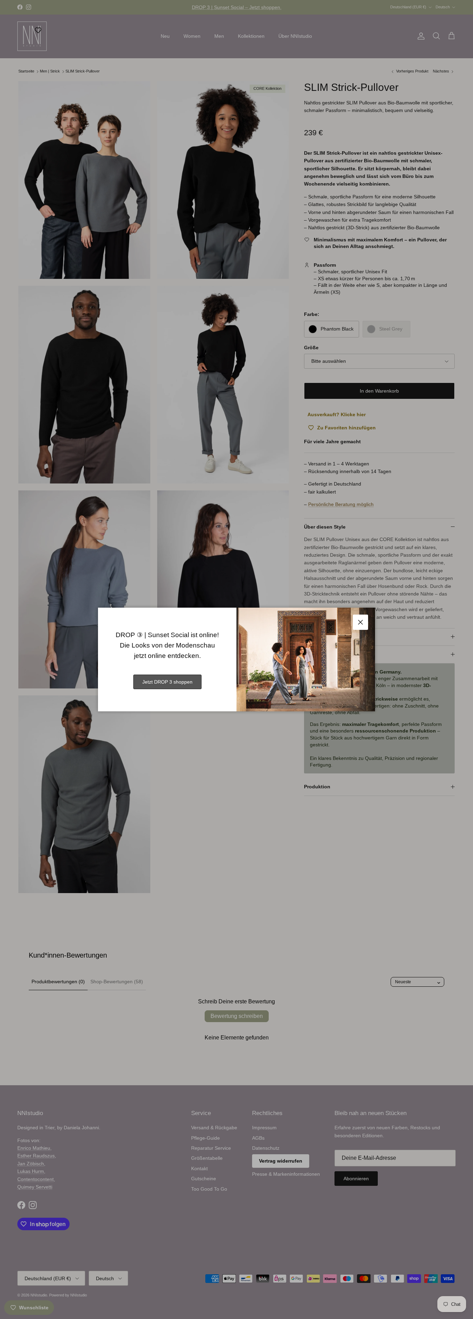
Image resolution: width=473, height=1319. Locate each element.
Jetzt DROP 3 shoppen (167, 682)
